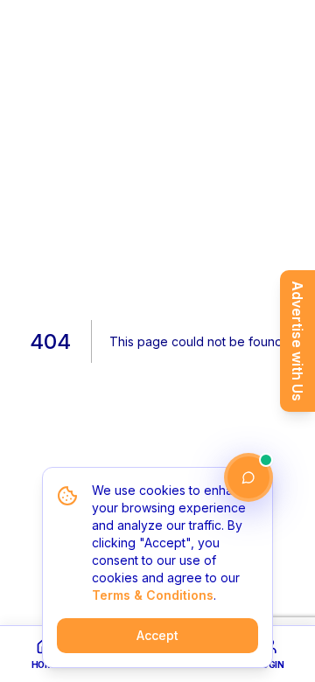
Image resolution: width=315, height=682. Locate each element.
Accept (157, 635)
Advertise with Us (297, 341)
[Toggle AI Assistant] (248, 477)
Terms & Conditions (153, 595)
